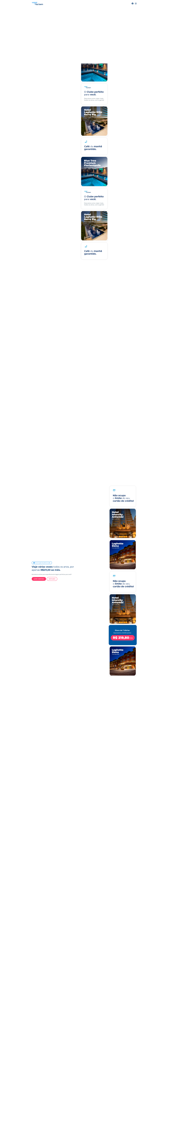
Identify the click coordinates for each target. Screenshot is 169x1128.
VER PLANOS (52, 579)
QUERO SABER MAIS (39, 579)
